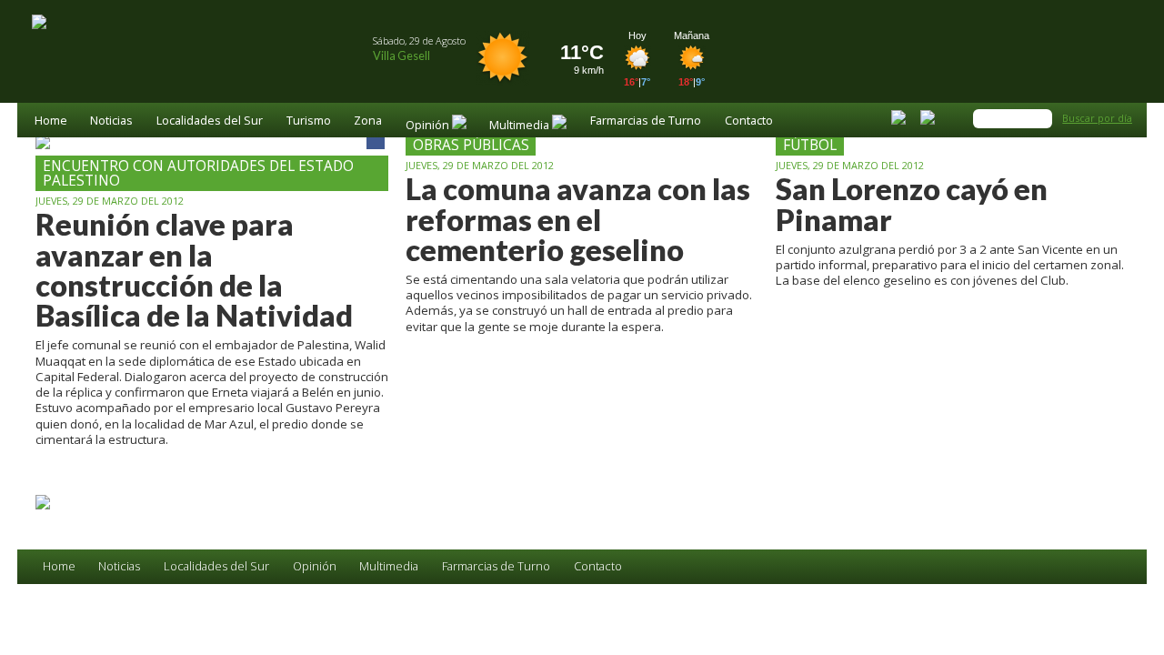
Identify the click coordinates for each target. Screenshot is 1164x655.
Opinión (314, 566)
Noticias (111, 121)
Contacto (749, 121)
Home (51, 121)
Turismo (308, 121)
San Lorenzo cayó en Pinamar (912, 204)
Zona (368, 121)
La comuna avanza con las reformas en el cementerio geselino (578, 219)
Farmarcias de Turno (645, 121)
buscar (1041, 118)
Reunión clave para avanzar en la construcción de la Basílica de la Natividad (194, 269)
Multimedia (388, 566)
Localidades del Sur (209, 121)
